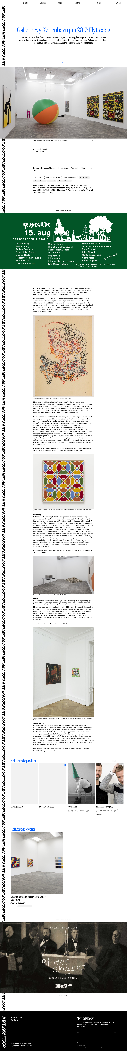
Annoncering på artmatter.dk (63, 995)
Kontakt (14, 1020)
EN (120, 3)
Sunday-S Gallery (45, 192)
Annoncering (17, 1017)
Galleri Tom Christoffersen (44, 188)
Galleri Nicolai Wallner (42, 190)
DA (117, 3)
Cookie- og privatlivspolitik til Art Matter (106, 1047)
